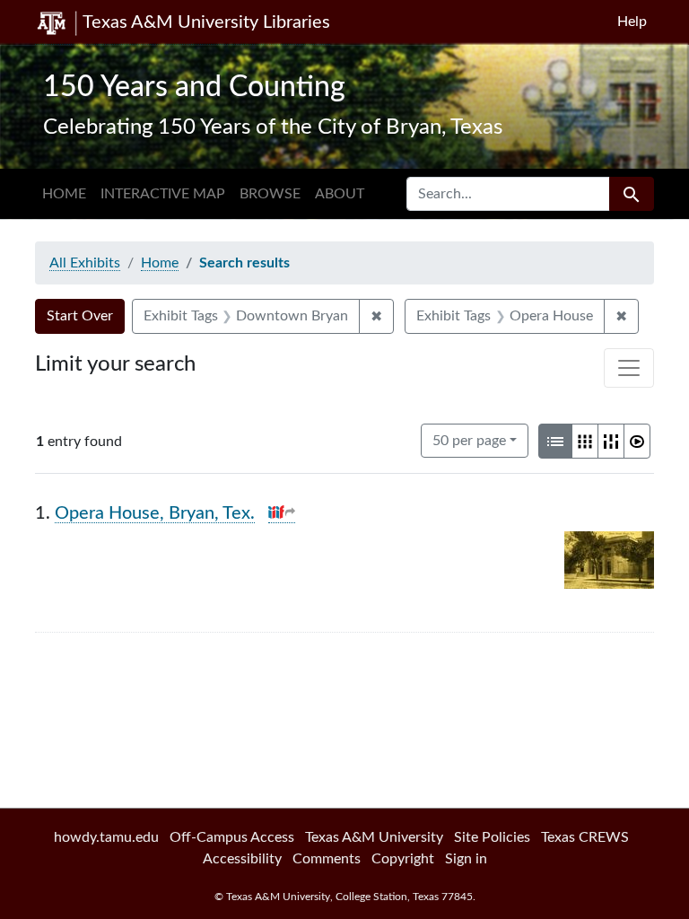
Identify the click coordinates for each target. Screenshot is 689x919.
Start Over (80, 316)
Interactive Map (162, 194)
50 (469, 440)
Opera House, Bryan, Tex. (155, 513)
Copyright (402, 859)
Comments (326, 859)
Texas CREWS (585, 837)
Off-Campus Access (232, 837)
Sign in (466, 859)
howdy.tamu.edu (106, 837)
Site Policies (492, 837)
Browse (270, 194)
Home (64, 194)
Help (632, 21)
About (339, 194)
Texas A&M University (374, 837)
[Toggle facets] (629, 368)
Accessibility (242, 859)
